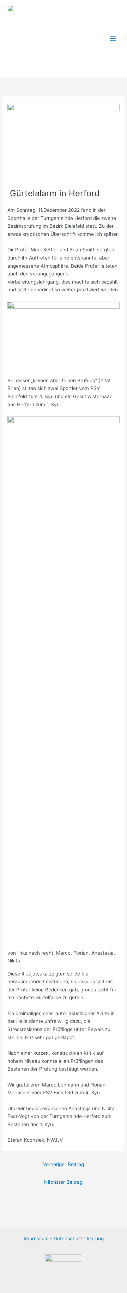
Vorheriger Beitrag (63, 1164)
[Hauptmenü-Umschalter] (113, 38)
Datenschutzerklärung (79, 1238)
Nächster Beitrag (63, 1182)
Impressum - (39, 1238)
